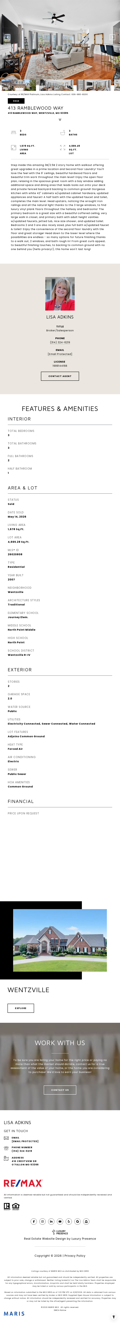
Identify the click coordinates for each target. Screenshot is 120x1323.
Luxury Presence (84, 1239)
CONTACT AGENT (60, 376)
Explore (21, 1008)
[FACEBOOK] (34, 1221)
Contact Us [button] (60, 1090)
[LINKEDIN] (51, 1221)
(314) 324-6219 (60, 342)
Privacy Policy (75, 1256)
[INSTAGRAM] (42, 1221)
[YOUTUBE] (60, 1221)
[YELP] (69, 1221)
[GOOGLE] (77, 1221)
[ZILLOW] (86, 1221)
